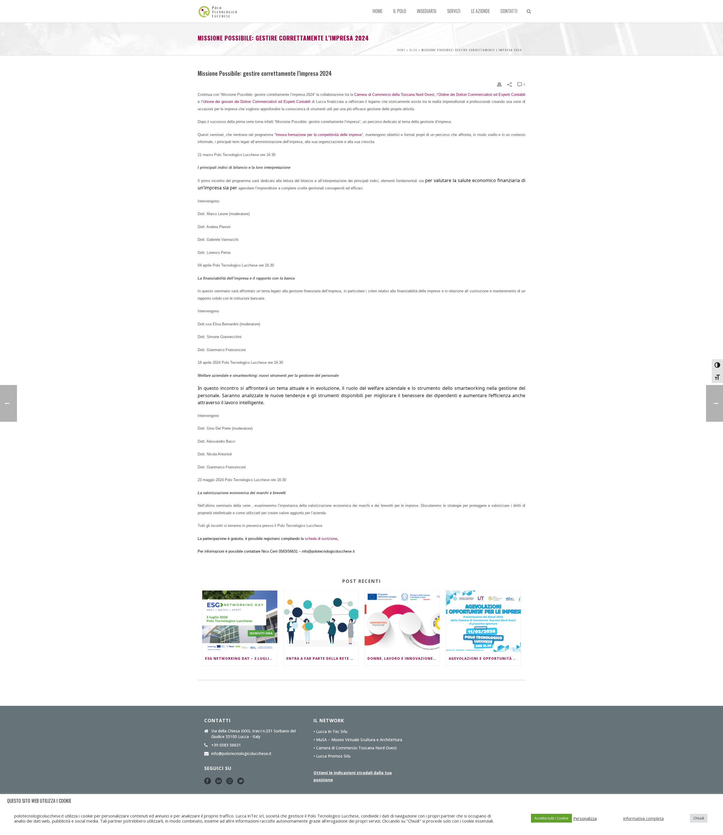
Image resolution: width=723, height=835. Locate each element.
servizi (453, 11)
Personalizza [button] (585, 818)
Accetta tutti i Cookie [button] (551, 818)
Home (377, 11)
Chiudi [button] (698, 818)
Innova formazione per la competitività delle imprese (319, 135)
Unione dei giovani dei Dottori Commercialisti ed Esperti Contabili (257, 101)
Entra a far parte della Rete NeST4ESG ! (322, 658)
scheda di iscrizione (321, 539)
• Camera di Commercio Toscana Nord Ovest (355, 747)
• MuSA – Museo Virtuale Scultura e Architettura (357, 739)
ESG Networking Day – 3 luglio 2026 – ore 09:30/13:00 (241, 658)
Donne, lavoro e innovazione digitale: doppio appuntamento (403, 658)
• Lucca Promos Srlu (331, 756)
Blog (413, 50)
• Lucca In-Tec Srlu (330, 731)
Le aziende (480, 11)
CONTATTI (508, 11)
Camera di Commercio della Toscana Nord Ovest (394, 94)
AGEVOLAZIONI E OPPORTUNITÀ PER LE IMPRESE (485, 658)
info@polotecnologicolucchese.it (241, 753)
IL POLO (399, 11)
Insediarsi (426, 11)
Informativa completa (643, 818)
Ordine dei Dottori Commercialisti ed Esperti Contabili (481, 94)
